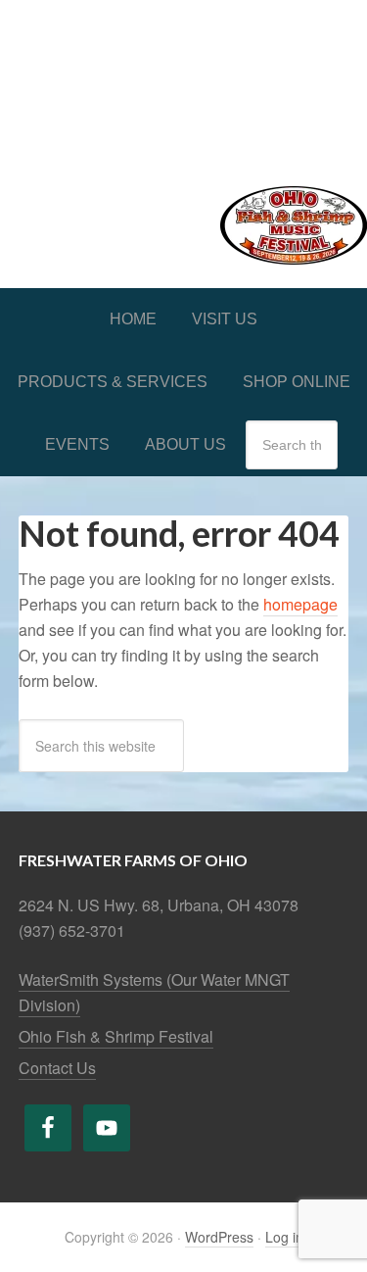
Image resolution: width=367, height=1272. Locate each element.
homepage (300, 604)
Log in (284, 1237)
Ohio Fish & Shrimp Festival (116, 1036)
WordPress (219, 1237)
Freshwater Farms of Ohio (183, 80)
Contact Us (57, 1067)
